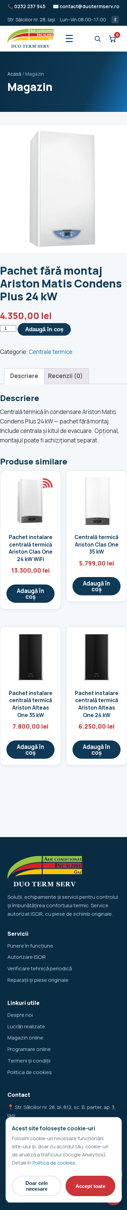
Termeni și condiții (28, 1060)
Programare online (29, 1049)
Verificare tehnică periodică (39, 968)
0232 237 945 (29, 6)
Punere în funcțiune (30, 945)
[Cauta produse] (97, 39)
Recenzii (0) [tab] (65, 376)
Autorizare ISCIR (26, 956)
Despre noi (20, 1014)
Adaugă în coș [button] (30, 593)
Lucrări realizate (26, 1026)
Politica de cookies (29, 1072)
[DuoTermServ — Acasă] (30, 38)
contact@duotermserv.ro (89, 6)
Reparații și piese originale (37, 980)
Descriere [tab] (24, 376)
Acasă (14, 74)
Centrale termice (50, 352)
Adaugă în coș (44, 329)
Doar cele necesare (36, 1186)
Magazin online (25, 1037)
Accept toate (90, 1186)
